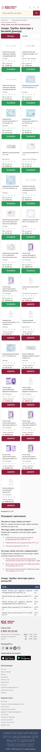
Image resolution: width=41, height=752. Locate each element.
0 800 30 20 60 (9, 631)
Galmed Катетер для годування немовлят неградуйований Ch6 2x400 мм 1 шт (19, 538)
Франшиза (4, 677)
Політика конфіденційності (9, 687)
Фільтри (10, 36)
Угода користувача (7, 690)
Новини (3, 674)
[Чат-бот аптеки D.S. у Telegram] (15, 648)
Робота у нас (5, 679)
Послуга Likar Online (7, 722)
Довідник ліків (5, 725)
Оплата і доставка (7, 719)
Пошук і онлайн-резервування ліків (12, 704)
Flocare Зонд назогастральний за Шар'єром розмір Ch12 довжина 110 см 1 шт (22, 570)
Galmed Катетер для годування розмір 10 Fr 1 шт (22, 543)
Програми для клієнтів (8, 709)
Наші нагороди (6, 672)
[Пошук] (36, 13)
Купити (11, 69)
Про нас (3, 669)
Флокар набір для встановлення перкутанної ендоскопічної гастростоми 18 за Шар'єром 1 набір (23, 559)
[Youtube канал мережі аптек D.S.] (11, 648)
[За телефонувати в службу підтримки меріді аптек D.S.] (30, 8)
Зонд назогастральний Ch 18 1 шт (17, 546)
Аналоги (30, 304)
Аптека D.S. (4, 20)
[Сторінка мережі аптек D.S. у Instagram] (7, 648)
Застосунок (4, 714)
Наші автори (5, 682)
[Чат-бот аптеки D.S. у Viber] (19, 648)
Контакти (4, 685)
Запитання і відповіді (8, 717)
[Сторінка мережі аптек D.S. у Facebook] (3, 648)
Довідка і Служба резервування (11, 712)
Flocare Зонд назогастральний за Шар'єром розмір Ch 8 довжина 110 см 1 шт (22, 565)
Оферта (3, 692)
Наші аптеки (5, 706)
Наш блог (4, 701)
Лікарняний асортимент (19, 20)
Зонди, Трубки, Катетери (9, 22)
